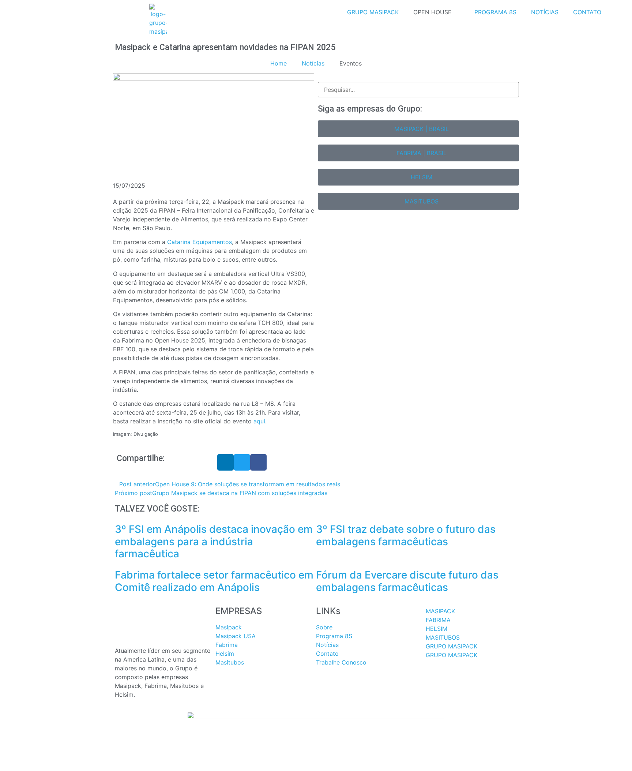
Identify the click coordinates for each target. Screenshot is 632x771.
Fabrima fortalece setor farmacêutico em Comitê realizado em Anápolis (214, 581)
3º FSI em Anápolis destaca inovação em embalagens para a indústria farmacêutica (214, 541)
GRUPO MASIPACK (373, 12)
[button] (225, 462)
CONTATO (587, 12)
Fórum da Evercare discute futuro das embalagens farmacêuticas (407, 581)
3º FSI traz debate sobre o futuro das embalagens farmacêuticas (406, 535)
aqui (259, 421)
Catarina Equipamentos (199, 242)
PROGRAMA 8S (495, 12)
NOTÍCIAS (544, 12)
